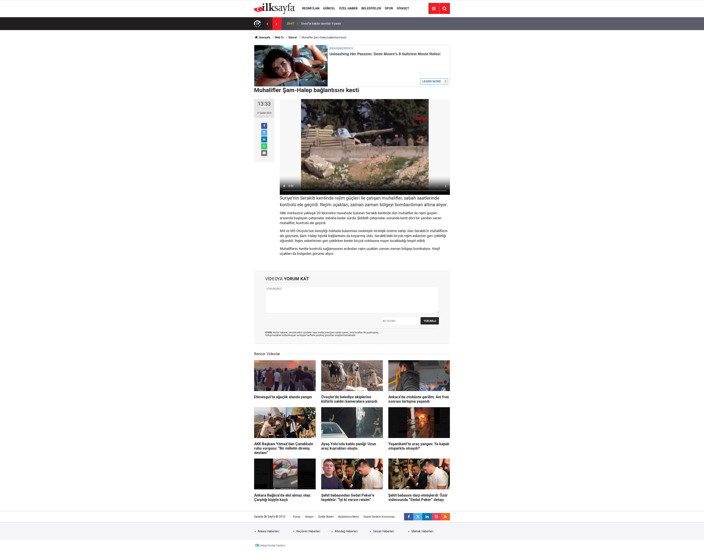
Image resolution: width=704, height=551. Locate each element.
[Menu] (433, 8)
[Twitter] (264, 133)
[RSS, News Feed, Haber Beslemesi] (445, 516)
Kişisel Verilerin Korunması (379, 516)
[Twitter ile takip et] (417, 516)
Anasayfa (264, 37)
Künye (296, 516)
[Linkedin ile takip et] (427, 516)
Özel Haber (348, 8)
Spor (389, 8)
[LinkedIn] (264, 139)
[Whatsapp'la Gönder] (264, 146)
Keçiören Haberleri (308, 531)
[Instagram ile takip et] (436, 516)
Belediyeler (371, 8)
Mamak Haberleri (422, 531)
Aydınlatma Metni (348, 516)
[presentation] (267, 23)
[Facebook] (264, 126)
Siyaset (403, 8)
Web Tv (279, 37)
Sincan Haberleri (383, 531)
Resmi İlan (310, 8)
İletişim (309, 516)
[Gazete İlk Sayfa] (274, 8)
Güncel (329, 8)
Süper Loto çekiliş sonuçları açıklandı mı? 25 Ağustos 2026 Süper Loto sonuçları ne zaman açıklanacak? (346, 24)
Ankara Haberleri (268, 531)
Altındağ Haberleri (346, 531)
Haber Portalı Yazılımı (272, 545)
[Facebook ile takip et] (408, 516)
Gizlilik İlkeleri (326, 516)
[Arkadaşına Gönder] (264, 153)
